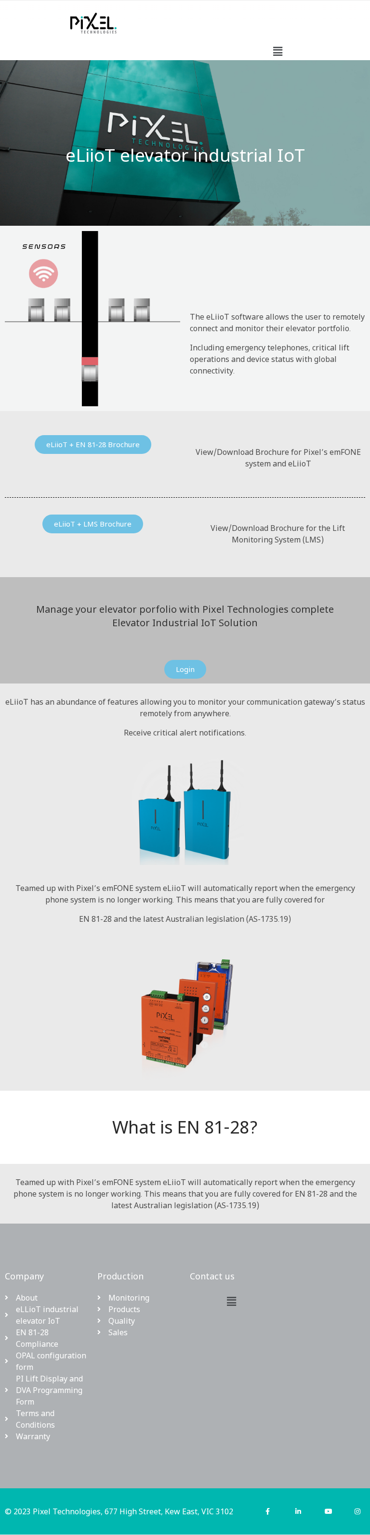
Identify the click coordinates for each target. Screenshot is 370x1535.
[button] (277, 51)
